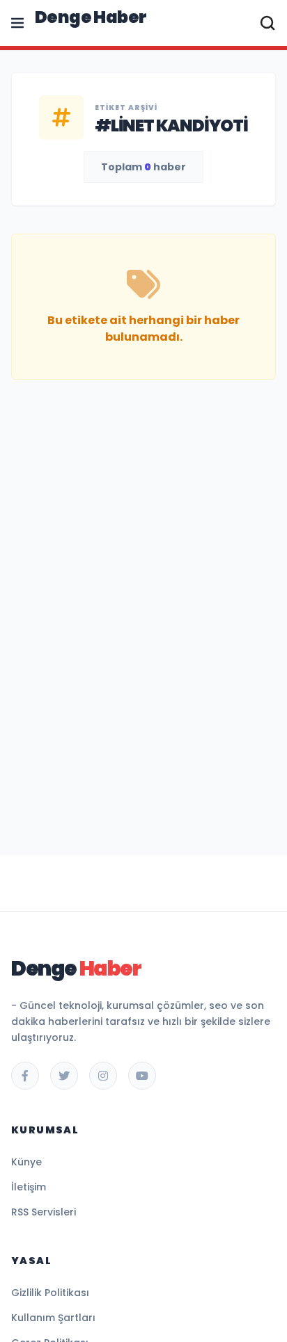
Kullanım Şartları (53, 1318)
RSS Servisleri (43, 1212)
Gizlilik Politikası (50, 1293)
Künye (26, 1162)
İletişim (28, 1187)
